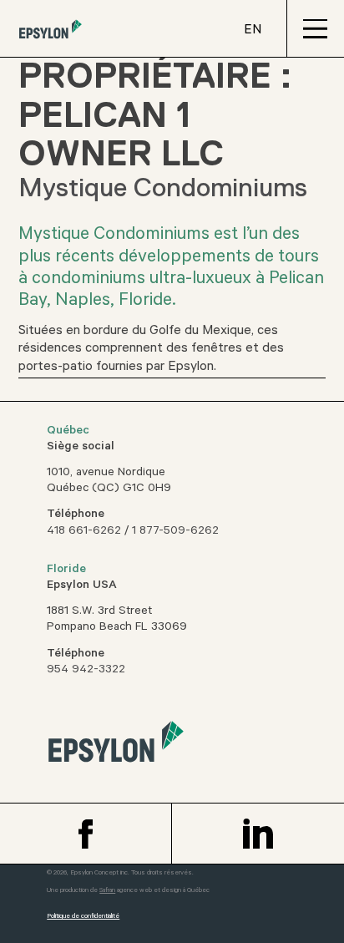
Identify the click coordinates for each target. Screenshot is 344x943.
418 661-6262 (84, 532)
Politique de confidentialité (83, 916)
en (252, 30)
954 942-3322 (86, 670)
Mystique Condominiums (162, 187)
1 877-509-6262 (175, 532)
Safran (107, 891)
